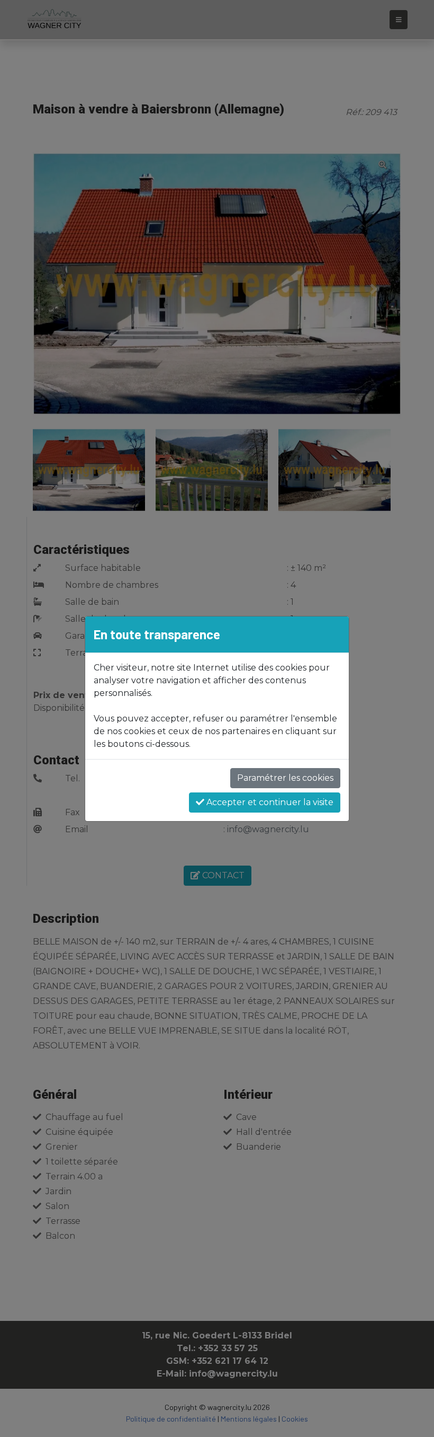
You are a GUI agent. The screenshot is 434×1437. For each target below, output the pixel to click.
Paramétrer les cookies (285, 778)
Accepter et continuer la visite (268, 802)
